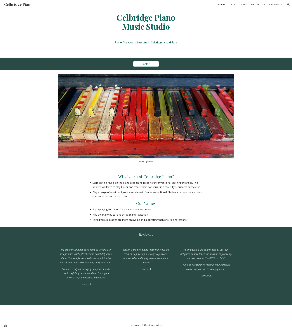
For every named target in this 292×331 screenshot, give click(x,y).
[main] (146, 22)
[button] (288, 4)
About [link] (244, 4)
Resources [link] (274, 4)
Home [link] (221, 4)
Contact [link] (233, 4)
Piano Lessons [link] (258, 4)
